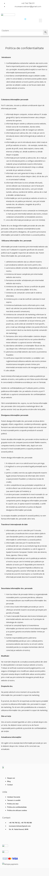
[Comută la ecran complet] (9, 870)
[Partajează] (15, 870)
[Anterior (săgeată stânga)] (3, 874)
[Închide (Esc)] (21, 870)
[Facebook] (12, 838)
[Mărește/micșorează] (3, 870)
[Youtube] (5, 838)
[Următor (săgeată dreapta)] (9, 874)
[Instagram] (18, 838)
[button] (40, 20)
